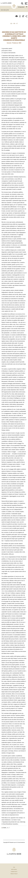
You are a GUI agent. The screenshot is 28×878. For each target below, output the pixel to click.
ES (11, 23)
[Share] (26, 16)
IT (17, 23)
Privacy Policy (14, 873)
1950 (8, 10)
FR (14, 23)
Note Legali (14, 869)
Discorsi (3, 10)
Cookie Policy (14, 871)
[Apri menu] (25, 3)
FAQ (14, 867)
